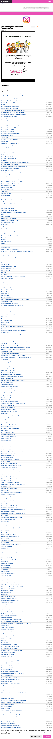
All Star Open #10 (4, 339)
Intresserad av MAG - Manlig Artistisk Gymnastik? (11, 100)
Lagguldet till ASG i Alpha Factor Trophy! (9, 598)
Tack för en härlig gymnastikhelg (7, 627)
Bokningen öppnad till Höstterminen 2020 (9, 303)
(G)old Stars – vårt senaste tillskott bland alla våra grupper (13, 349)
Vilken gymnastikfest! (5, 399)
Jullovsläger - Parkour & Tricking (7, 474)
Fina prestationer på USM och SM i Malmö (9, 108)
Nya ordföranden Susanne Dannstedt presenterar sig (12, 451)
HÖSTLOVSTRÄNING (5, 295)
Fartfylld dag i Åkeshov (5, 332)
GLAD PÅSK (3, 272)
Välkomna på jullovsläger (6, 575)
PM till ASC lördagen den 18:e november (9, 417)
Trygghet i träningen (5, 503)
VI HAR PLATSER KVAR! (5, 430)
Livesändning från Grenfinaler (7, 498)
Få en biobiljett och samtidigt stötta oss (9, 158)
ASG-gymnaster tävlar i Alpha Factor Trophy (10, 600)
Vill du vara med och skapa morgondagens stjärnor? (11, 517)
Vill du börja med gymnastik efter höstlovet (10, 584)
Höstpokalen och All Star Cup (7, 685)
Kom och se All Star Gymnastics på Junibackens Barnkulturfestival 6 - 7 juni (16, 623)
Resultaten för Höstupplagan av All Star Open (10, 679)
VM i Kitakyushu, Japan (5, 247)
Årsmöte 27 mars (4, 141)
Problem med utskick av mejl (7, 145)
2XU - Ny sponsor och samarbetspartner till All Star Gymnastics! (14, 692)
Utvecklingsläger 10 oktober (7, 297)
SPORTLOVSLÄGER (5, 322)
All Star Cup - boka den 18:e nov (7, 432)
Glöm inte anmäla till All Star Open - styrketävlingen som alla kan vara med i (16, 357)
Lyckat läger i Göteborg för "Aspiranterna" (9, 361)
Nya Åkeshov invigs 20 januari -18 (8, 407)
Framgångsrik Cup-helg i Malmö (7, 422)
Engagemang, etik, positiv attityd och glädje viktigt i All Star (13, 513)
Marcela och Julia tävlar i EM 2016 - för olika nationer (11, 525)
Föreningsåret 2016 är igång (7, 563)
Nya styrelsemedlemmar (6, 440)
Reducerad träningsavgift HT (7, 156)
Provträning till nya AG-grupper (7, 698)
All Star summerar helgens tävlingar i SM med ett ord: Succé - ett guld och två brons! (18, 712)
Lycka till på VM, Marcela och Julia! (8, 588)
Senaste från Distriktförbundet (7, 721)
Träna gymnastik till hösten (6, 351)
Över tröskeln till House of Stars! (8, 511)
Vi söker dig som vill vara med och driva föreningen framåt (13, 172)
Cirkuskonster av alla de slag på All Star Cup (10, 415)
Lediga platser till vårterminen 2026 (8, 127)
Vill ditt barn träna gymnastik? (7, 174)
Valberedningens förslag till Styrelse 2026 (9, 118)
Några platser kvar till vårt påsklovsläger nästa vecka (12, 552)
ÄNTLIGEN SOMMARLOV (6, 264)
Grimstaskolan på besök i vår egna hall (9, 467)
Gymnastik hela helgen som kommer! (8, 453)
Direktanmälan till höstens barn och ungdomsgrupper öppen (13, 700)
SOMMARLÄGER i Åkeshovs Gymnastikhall (9, 363)
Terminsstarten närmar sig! (6, 149)
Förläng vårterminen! (5, 216)
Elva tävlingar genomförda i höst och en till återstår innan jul (13, 330)
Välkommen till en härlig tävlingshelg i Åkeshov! (10, 499)
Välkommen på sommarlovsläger (8, 634)
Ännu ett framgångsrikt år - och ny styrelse (10, 459)
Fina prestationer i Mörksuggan (7, 704)
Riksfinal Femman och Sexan (7, 397)
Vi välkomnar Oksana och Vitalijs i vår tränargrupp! (11, 469)
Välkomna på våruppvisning (6, 546)
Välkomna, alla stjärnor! (6, 607)
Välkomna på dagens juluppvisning (8, 573)
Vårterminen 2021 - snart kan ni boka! (8, 289)
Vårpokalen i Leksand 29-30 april (7, 455)
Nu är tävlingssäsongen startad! (7, 131)
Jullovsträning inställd (5, 228)
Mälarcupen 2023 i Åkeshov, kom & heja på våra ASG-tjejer (12, 181)
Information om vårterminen (7, 280)
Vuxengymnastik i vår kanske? (7, 193)
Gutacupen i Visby (4, 359)
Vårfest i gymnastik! (5, 542)
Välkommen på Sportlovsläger (7, 557)
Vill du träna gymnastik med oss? (8, 185)
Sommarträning (4, 137)
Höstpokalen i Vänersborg (6, 233)
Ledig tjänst (3, 226)
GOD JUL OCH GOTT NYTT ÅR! (7, 282)
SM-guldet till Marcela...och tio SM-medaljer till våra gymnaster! (14, 636)
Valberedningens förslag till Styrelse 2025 (9, 139)
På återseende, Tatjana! (6, 486)
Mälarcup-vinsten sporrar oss (7, 590)
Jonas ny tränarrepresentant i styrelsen (9, 559)
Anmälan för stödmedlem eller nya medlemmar (10, 725)
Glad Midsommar (4, 260)
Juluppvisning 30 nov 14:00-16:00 (7, 129)
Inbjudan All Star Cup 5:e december (8, 596)
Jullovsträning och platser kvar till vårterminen (10, 176)
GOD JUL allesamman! (5, 195)
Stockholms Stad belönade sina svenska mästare (11, 544)
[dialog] (26, 733)
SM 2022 (3, 214)
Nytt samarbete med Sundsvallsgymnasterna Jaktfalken (12, 586)
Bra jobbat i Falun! (5, 490)
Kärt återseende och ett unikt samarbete (9, 386)
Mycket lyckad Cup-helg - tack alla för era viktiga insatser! (12, 496)
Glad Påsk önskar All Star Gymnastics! (8, 218)
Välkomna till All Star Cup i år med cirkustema (10, 428)
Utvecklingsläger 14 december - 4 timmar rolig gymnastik (12, 334)
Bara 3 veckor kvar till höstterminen (8, 96)
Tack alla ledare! (4, 569)
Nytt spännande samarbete (6, 706)
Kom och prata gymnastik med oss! (8, 434)
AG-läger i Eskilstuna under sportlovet (9, 463)
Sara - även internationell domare (8, 652)
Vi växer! (3, 104)
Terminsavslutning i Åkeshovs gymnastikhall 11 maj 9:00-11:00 (13, 366)
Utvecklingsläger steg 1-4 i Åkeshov (8, 372)
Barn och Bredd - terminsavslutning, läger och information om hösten (15, 162)
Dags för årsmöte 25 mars (6, 274)
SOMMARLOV (3, 444)
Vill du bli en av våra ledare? (6, 393)
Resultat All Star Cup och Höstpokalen (9, 687)
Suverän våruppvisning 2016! (7, 540)
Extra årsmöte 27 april (5, 270)
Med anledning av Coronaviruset (7, 318)
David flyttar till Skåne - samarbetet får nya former (11, 650)
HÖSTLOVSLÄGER (4, 206)
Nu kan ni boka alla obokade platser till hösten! (10, 258)
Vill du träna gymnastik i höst (7, 602)
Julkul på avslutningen (5, 571)
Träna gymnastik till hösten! (7, 301)
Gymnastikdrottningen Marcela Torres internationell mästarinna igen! (15, 420)
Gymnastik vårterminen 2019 (7, 378)
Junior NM (3, 243)
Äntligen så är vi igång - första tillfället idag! (10, 255)
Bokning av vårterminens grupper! (8, 154)
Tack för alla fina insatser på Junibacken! (9, 613)
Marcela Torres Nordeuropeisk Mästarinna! (9, 424)
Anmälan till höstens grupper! (7, 135)
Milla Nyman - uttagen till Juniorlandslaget (9, 164)
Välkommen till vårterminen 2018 (7, 405)
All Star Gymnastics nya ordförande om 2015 (10, 646)
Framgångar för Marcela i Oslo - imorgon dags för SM (12, 714)
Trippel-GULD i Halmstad (6, 530)
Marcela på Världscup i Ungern (7, 388)
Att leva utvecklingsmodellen (7, 675)
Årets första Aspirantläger (6, 120)
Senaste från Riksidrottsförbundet (8, 723)
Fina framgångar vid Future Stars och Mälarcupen (11, 419)
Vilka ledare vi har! (5, 625)
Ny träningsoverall (5, 472)
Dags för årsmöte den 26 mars (7, 222)
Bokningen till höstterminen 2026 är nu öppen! (10, 102)
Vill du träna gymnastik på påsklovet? (8, 661)
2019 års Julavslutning (5, 338)
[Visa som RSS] (37, 26)
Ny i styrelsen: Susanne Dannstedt (8, 550)
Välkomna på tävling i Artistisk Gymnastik (9, 555)
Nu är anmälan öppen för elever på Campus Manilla (11, 621)
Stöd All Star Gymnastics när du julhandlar (9, 579)
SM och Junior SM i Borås (6, 438)
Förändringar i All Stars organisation (8, 426)
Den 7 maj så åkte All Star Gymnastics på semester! (11, 449)
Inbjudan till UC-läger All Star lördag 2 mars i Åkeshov (12, 376)
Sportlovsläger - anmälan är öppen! (8, 123)
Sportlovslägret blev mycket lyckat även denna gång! (11, 465)
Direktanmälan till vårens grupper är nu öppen (10, 677)
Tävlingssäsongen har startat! (7, 384)
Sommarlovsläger (5, 521)
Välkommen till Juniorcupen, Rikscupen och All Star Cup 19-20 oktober (15, 341)
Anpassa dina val (5, 736)
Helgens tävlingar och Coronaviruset (8, 316)
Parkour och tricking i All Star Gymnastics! (9, 505)
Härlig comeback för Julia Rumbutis (8, 633)
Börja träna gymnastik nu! (6, 669)
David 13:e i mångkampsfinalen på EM (8, 266)
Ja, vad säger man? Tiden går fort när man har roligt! (11, 199)
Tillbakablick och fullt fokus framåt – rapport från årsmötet (13, 403)
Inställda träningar (5, 284)
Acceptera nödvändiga (36, 736)
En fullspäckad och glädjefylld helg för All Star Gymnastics (13, 112)
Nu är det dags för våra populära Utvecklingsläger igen (12, 305)
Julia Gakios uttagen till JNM (6, 187)
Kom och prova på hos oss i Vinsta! (8, 501)
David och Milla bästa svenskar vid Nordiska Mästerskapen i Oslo (14, 166)
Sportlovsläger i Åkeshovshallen (7, 170)
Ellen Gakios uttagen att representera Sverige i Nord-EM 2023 (13, 179)
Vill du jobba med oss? (5, 565)
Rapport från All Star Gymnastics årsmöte (9, 220)
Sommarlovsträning (5, 262)
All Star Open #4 (4, 515)
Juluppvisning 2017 (5, 413)
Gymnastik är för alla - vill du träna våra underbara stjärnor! (13, 611)
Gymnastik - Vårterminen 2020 (7, 336)
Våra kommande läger (5, 461)
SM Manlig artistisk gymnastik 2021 (8, 253)
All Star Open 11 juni (5, 523)
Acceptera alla (47, 736)
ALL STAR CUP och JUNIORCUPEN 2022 (9, 210)
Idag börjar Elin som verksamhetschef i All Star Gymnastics (13, 509)
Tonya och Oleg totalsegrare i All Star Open (10, 482)
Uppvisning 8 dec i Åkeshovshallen (8, 152)
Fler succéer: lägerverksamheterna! (8, 494)
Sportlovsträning (4, 191)
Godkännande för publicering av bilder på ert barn (11, 727)
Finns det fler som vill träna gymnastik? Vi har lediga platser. (13, 276)
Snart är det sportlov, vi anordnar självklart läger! (11, 471)
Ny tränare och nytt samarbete (7, 690)
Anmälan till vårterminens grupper (8, 150)
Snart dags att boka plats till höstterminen (10, 353)
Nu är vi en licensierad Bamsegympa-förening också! (11, 526)
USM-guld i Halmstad (5, 532)
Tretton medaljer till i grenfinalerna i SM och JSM (11, 528)
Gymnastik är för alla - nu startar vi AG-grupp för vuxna (12, 660)
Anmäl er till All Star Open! (6, 681)
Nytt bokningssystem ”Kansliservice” (8, 287)
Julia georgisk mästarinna (6, 617)
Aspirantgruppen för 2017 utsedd (7, 480)
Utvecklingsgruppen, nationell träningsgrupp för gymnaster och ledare (15, 347)
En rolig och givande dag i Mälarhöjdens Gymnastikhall (12, 326)
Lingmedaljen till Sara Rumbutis (7, 629)
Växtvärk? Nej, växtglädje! (6, 592)
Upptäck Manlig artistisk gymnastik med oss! (10, 143)
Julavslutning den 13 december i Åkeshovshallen (10, 683)
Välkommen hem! (4, 642)
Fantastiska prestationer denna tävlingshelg (10, 715)
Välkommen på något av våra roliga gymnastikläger (11, 710)
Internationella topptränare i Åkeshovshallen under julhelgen (13, 476)
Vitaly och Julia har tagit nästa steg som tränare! (11, 125)
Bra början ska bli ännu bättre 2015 (8, 654)
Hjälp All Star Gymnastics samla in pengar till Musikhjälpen (13, 380)
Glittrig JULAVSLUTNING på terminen (8, 409)
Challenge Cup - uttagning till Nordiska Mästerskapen (12, 392)
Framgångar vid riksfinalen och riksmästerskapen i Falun (12, 702)
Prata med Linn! (4, 561)
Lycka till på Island (5, 538)
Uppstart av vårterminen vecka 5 (7, 278)
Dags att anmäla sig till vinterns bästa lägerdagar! (11, 492)
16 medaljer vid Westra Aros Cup (7, 717)
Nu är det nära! (4, 328)
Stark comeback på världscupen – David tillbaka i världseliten (13, 114)
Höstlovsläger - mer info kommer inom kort (10, 345)
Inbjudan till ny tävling (5, 708)
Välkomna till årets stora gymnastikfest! (9, 631)
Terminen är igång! (5, 147)
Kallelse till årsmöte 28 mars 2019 (8, 370)
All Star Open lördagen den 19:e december (9, 582)
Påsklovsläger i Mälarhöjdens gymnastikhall (10, 168)
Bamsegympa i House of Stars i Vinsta (9, 507)
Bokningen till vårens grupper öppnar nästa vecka (11, 203)
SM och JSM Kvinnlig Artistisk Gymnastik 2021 (10, 249)
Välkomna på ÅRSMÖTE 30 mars (7, 189)
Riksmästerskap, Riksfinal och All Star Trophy (10, 663)
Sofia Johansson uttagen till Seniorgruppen (10, 106)
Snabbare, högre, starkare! (6, 553)
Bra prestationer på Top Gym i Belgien (9, 488)
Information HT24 (4, 160)
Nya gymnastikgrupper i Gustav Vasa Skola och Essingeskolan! (13, 95)
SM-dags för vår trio (5, 640)
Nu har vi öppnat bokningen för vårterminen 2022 (11, 231)
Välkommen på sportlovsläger (7, 667)
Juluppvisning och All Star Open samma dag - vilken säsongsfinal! (14, 484)
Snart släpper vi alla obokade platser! (8, 436)
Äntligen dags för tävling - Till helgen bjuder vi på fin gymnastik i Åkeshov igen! (17, 251)
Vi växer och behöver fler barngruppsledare (9, 671)
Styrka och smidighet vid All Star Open (9, 411)
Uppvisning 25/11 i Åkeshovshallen (8, 177)
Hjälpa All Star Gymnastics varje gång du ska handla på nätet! (13, 355)
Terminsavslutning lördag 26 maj (7, 395)
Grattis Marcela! (4, 594)
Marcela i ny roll (4, 548)
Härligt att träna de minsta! (6, 656)
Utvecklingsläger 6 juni (5, 365)
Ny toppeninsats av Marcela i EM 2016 (8, 519)
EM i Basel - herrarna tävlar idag (7, 268)
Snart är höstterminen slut (6, 291)
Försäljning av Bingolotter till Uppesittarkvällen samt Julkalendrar (14, 204)
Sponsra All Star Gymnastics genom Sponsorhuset (11, 309)
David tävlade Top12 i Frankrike (7, 122)
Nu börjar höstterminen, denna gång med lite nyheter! (12, 257)
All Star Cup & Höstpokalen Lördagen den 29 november (12, 688)
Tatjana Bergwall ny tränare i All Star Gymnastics (11, 619)
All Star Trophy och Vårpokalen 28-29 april (9, 401)
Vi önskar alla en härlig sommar (7, 609)
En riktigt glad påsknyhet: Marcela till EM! (9, 648)
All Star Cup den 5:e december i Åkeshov (9, 606)
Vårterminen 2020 (4, 324)
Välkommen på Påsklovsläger (7, 457)
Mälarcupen (3, 239)
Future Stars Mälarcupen (6, 241)
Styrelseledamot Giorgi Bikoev (7, 445)
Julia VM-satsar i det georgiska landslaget (9, 615)
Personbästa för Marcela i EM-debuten (9, 644)
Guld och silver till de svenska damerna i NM (10, 536)
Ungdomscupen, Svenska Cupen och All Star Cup (10, 235)
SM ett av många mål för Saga (7, 638)
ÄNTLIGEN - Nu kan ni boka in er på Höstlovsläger (11, 343)
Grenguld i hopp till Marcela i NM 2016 (8, 534)
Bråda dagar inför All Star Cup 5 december (9, 580)
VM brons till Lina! (4, 577)
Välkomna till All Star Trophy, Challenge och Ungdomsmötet (13, 314)
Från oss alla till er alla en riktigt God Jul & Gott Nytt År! (12, 673)
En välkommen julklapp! (6, 567)
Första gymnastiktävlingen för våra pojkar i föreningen (12, 183)
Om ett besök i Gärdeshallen (7, 382)
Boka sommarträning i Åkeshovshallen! (9, 116)
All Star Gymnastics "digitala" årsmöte (9, 311)
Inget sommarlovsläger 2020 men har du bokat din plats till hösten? (15, 299)
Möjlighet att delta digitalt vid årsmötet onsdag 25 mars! (12, 312)
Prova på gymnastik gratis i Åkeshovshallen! (10, 98)
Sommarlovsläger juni (5, 447)
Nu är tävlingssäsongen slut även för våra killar (10, 133)
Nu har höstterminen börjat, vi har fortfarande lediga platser (13, 212)
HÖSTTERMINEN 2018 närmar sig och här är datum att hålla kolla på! (15, 390)
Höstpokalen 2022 (5, 201)
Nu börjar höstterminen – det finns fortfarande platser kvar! (13, 93)
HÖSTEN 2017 (4, 442)
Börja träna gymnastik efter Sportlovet (9, 665)
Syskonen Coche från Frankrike (7, 237)
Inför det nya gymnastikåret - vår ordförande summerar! (12, 478)
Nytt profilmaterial (5, 307)
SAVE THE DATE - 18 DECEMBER (7, 208)
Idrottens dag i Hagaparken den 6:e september (10, 604)
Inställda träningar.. (5, 293)
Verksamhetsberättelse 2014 (7, 658)
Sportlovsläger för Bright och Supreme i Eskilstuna (11, 374)
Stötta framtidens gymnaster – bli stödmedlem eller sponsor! (13, 110)
